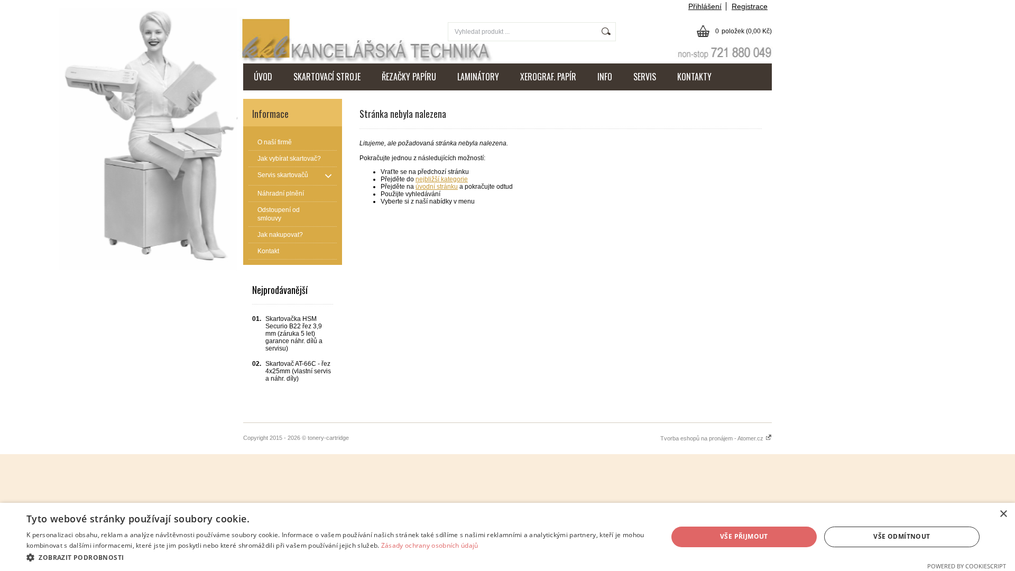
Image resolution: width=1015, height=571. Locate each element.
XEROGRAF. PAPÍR (548, 76)
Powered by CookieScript (966, 566)
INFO (604, 76)
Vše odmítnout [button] (901, 536)
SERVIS (644, 76)
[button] (337, 557)
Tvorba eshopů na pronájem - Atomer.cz (712, 438)
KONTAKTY (694, 76)
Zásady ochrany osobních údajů (429, 545)
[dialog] (507, 537)
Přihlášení (705, 6)
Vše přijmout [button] (744, 536)
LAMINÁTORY (478, 76)
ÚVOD (263, 76)
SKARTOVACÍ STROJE (327, 76)
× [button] (1003, 514)
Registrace (750, 6)
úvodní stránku (437, 186)
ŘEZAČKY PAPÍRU (409, 76)
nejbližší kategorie (442, 179)
